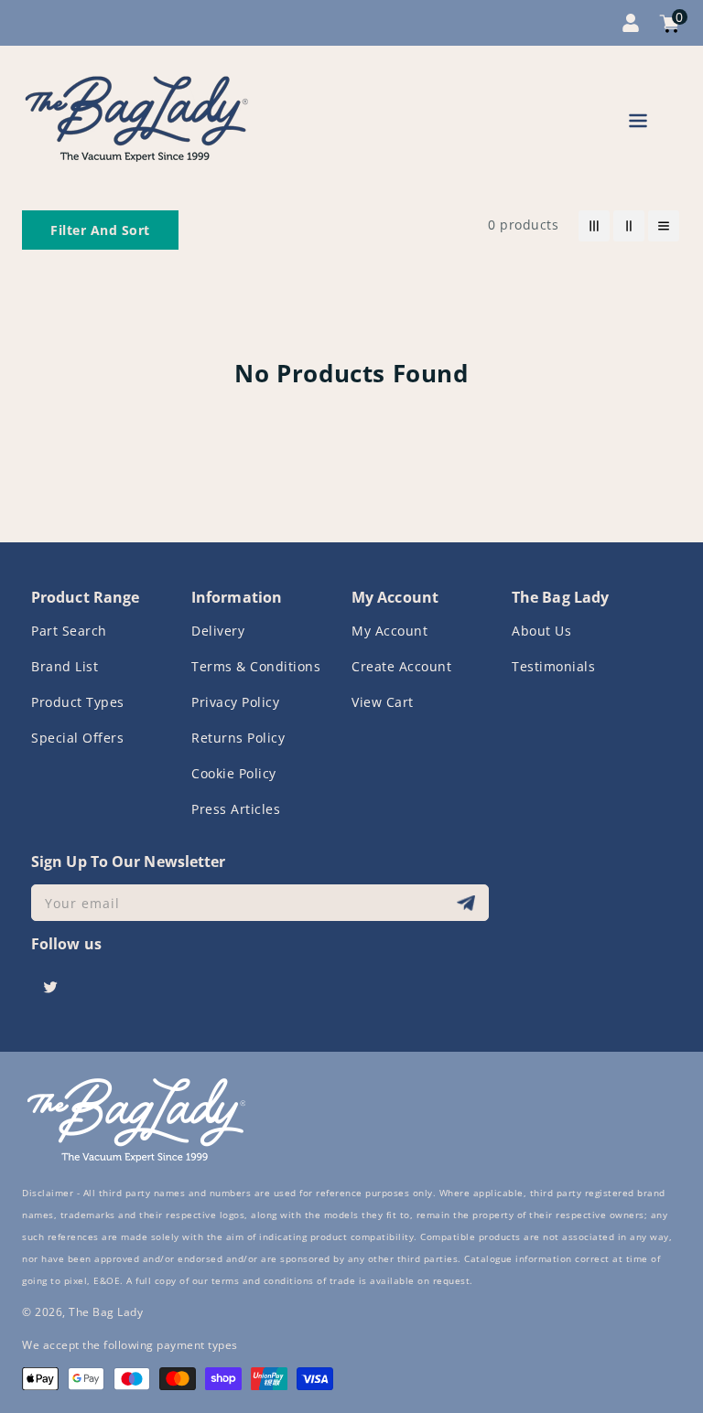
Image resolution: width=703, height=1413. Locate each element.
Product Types (77, 702)
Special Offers (77, 737)
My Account (389, 630)
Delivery (217, 630)
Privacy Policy (235, 702)
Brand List (64, 666)
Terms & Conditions (255, 666)
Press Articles (235, 809)
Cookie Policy (233, 773)
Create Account (401, 666)
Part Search (69, 630)
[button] (638, 124)
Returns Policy (238, 737)
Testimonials (553, 666)
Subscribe (468, 903)
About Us (541, 630)
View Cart (383, 702)
